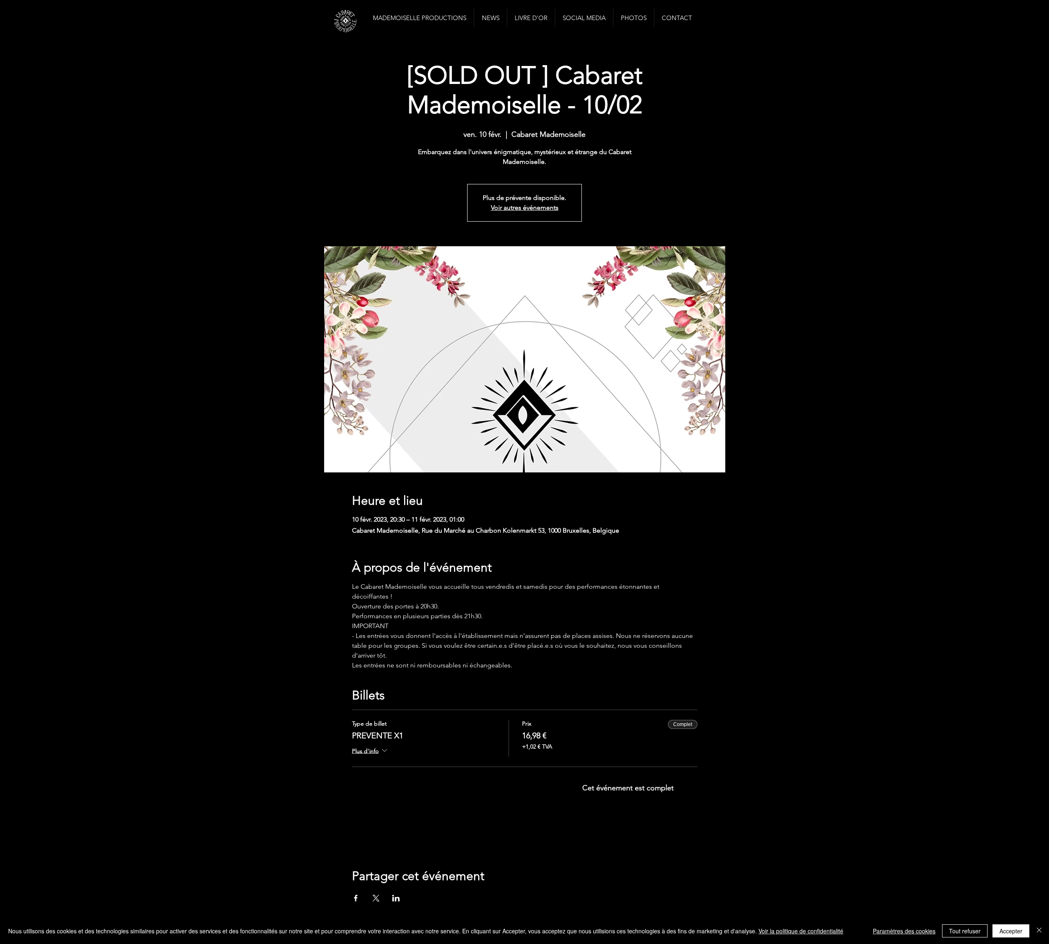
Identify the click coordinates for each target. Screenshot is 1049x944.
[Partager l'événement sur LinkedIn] (396, 898)
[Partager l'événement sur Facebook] (356, 898)
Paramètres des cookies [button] (904, 931)
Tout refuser (965, 931)
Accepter (1010, 931)
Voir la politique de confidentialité (800, 931)
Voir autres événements (525, 207)
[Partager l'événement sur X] (376, 898)
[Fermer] (1039, 930)
